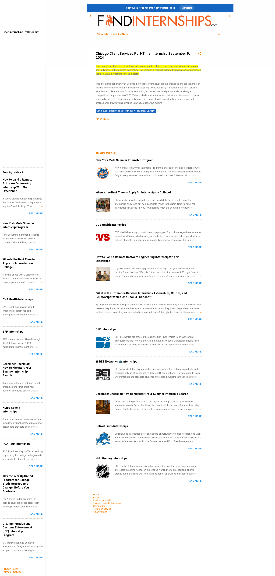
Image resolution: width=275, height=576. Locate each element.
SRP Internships (106, 329)
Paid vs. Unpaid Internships (107, 503)
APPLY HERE (102, 118)
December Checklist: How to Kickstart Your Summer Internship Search (142, 393)
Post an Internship (102, 500)
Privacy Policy (100, 511)
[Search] (229, 17)
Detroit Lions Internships (112, 426)
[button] (200, 54)
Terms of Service (102, 508)
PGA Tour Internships (16, 443)
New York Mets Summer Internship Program (124, 160)
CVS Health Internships (111, 224)
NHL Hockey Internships (111, 458)
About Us (98, 497)
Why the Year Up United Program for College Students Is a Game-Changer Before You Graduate (18, 483)
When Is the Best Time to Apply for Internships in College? (133, 192)
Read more (195, 182)
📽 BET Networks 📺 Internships (116, 361)
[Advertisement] (221, 94)
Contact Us (99, 506)
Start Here (186, 8)
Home (96, 494)
